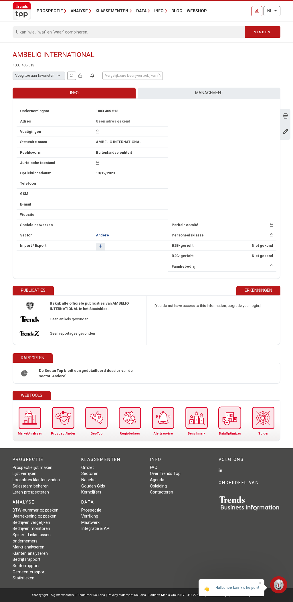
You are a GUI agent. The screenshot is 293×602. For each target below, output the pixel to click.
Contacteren (161, 492)
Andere (102, 235)
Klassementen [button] (112, 11)
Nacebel (88, 479)
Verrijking (89, 516)
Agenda (157, 479)
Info (74, 92)
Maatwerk (90, 522)
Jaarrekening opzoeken (34, 516)
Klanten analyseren (30, 553)
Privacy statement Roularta (127, 595)
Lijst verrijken (24, 473)
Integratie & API (95, 528)
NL (270, 11)
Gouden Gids (93, 486)
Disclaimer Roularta (90, 595)
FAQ (153, 467)
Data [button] (141, 11)
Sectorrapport (26, 565)
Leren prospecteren (31, 492)
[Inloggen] (256, 11)
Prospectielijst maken (32, 467)
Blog (176, 11)
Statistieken (23, 578)
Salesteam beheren (31, 486)
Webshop (197, 11)
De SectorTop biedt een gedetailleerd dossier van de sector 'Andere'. (86, 373)
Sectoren (89, 473)
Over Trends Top (165, 473)
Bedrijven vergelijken (31, 522)
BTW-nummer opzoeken (35, 510)
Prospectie (91, 510)
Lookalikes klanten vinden (36, 479)
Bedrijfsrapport (26, 559)
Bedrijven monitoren (31, 528)
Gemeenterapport (29, 572)
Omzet (87, 467)
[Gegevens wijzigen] (285, 132)
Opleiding (158, 486)
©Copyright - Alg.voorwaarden (53, 595)
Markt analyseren (28, 547)
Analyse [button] (79, 11)
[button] (100, 246)
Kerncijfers (91, 492)
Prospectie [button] (50, 11)
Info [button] (159, 11)
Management (209, 92)
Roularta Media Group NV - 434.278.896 (177, 595)
